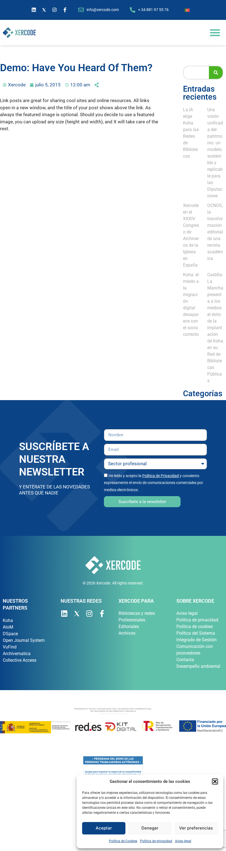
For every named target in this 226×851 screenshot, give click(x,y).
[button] (215, 781)
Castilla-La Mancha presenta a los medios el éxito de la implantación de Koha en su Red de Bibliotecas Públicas (215, 327)
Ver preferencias (196, 828)
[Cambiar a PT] (187, 10)
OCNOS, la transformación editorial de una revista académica (215, 232)
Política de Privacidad (160, 476)
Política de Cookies (123, 841)
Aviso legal (183, 841)
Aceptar (104, 828)
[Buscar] (216, 72)
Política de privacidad (156, 841)
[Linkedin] (33, 9)
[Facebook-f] (65, 9)
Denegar (149, 828)
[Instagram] (54, 9)
